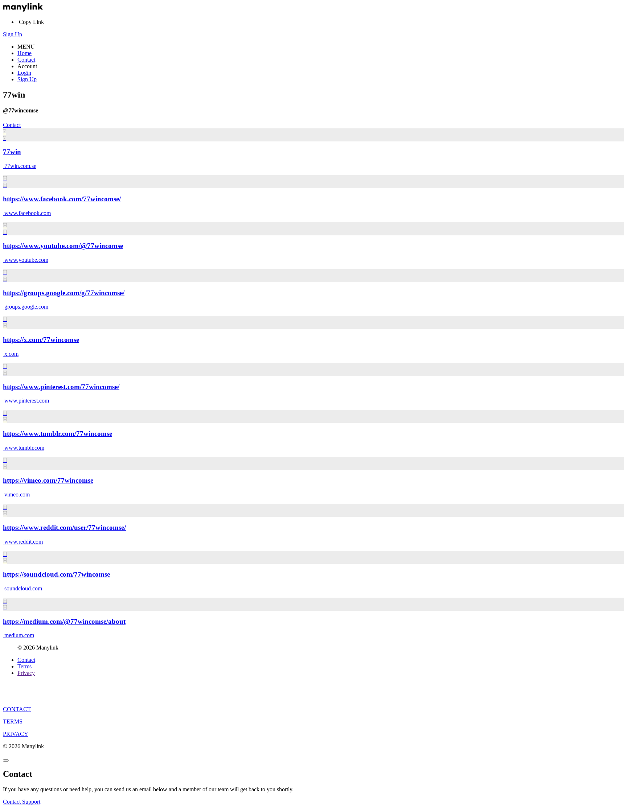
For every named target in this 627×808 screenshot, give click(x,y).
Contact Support (21, 802)
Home (24, 53)
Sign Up (12, 34)
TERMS (12, 721)
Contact (26, 60)
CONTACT (17, 709)
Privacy (26, 673)
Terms (24, 666)
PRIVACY (15, 734)
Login (24, 73)
